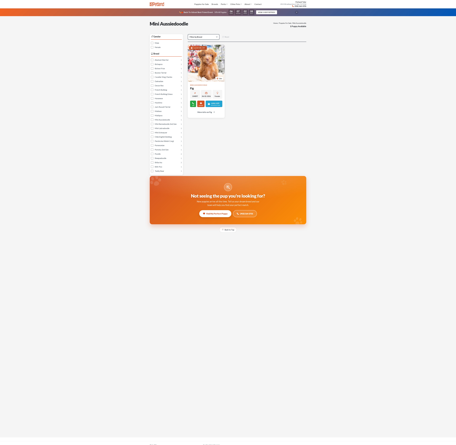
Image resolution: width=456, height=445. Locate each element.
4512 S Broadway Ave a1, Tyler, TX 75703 (293, 4)
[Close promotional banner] (296, 12)
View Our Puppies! (266, 12)
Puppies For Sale (285, 23)
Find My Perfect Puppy (217, 214)
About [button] (247, 4)
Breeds (215, 4)
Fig (192, 88)
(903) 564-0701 (300, 6)
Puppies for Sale (201, 4)
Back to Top (229, 230)
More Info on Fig (204, 112)
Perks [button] (223, 4)
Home (275, 23)
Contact (258, 4)
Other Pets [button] (235, 4)
